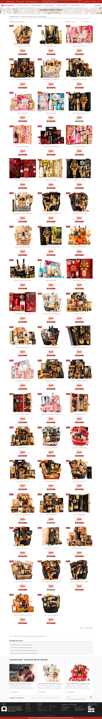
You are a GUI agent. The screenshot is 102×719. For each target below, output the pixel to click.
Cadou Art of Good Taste (22, 514)
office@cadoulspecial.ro (66, 706)
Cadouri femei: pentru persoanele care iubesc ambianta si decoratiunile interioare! (21, 684)
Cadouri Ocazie (28, 709)
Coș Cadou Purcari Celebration (51, 347)
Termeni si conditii (52, 705)
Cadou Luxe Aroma (51, 514)
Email (75, 705)
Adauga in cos (23, 54)
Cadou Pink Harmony (22, 146)
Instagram (73, 705)
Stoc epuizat (79, 121)
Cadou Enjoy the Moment (22, 79)
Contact (50, 708)
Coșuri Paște (28, 705)
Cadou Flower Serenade (23, 381)
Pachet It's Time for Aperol (79, 247)
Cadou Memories (79, 414)
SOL (50, 711)
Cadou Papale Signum (22, 414)
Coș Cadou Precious (23, 548)
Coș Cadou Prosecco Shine (79, 213)
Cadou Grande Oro (51, 381)
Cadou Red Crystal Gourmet (51, 146)
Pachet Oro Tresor (51, 46)
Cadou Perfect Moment (79, 113)
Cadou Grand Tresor (51, 481)
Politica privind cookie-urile (42, 710)
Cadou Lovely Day (51, 113)
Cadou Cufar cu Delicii (51, 548)
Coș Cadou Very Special (51, 615)
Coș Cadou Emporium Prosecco (51, 581)
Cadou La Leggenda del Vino (22, 581)
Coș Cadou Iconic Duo (79, 481)
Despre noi (3, 704)
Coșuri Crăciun (28, 711)
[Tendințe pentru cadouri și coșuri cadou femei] (79, 672)
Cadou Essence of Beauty (51, 79)
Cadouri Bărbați (28, 708)
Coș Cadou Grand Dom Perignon (79, 581)
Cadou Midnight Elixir (79, 514)
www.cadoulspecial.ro (65, 707)
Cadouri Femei (28, 707)
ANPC (50, 709)
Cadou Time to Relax (79, 180)
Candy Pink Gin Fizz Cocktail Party (51, 414)
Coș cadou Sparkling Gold (22, 46)
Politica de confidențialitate (80, 699)
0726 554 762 (64, 710)
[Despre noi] (4, 709)
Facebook (71, 705)
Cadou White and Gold (22, 347)
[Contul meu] (99, 1)
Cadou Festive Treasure (79, 347)
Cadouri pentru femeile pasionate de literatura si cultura (49, 684)
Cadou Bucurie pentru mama (22, 314)
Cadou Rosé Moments (79, 146)
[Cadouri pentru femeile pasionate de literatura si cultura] (51, 672)
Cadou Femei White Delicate (51, 314)
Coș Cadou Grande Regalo (79, 447)
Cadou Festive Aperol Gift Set (22, 615)
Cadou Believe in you (79, 280)
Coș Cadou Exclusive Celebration (22, 213)
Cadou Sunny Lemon (51, 180)
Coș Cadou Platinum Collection (51, 213)
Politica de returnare (53, 707)
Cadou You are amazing (51, 447)
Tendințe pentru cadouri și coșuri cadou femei (76, 684)
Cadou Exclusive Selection (79, 79)
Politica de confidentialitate (42, 709)
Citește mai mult (14, 692)
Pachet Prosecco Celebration (22, 280)
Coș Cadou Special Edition (22, 247)
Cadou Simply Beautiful (22, 180)
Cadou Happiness (23, 113)
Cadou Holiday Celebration (79, 381)
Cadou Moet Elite (23, 447)
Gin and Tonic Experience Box (51, 247)
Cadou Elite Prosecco (22, 481)
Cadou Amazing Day (51, 280)
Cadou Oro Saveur (79, 314)
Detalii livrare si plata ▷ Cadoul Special (43, 707)
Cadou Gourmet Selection (79, 548)
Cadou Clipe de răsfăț (79, 46)
